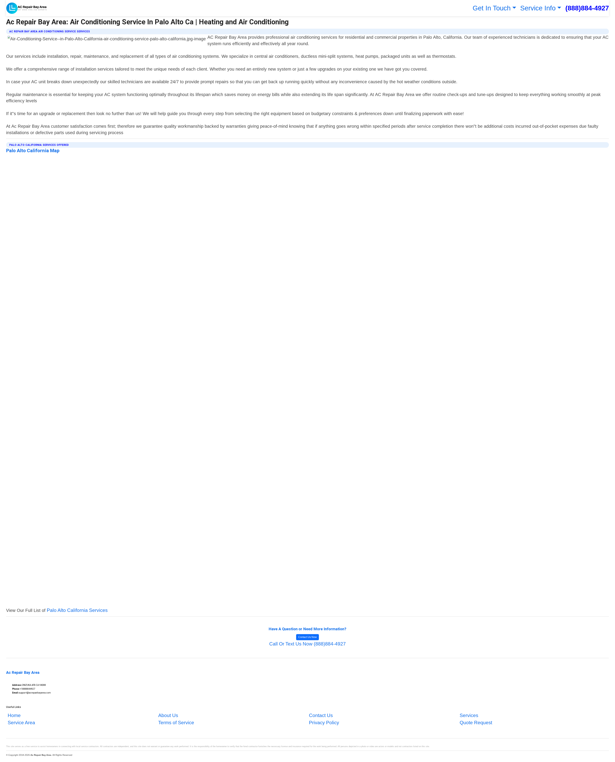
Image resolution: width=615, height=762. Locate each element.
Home (14, 715)
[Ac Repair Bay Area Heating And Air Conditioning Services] (26, 8)
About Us (168, 715)
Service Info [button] (538, 8)
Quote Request (476, 722)
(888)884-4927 (587, 8)
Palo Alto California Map (32, 150)
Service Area (21, 722)
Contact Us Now (307, 637)
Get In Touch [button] (492, 8)
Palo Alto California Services (77, 610)
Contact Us (321, 715)
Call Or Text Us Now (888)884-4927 (307, 643)
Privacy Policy (324, 722)
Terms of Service (176, 722)
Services (469, 715)
